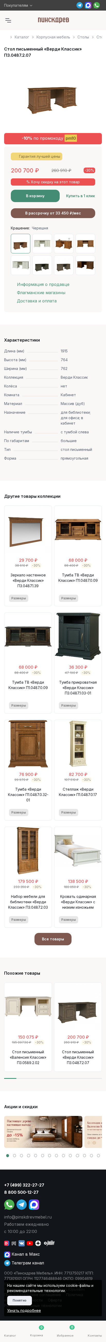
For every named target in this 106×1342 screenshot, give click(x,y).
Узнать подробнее (24, 1310)
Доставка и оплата (37, 300)
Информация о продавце (43, 284)
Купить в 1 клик (80, 196)
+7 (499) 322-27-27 (24, 1185)
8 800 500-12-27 (21, 1192)
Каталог (22, 37)
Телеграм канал (27, 1262)
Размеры (18, 598)
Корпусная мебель (53, 37)
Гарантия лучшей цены (39, 156)
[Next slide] (92, 94)
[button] (7, 1155)
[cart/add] (44, 598)
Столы (83, 37)
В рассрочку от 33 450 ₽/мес (53, 213)
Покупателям (16, 5)
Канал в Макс (25, 1254)
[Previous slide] (14, 94)
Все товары (53, 939)
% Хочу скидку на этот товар (53, 182)
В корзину (35, 196)
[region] (53, 35)
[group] (43, 1132)
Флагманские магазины (41, 292)
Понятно (19, 1300)
